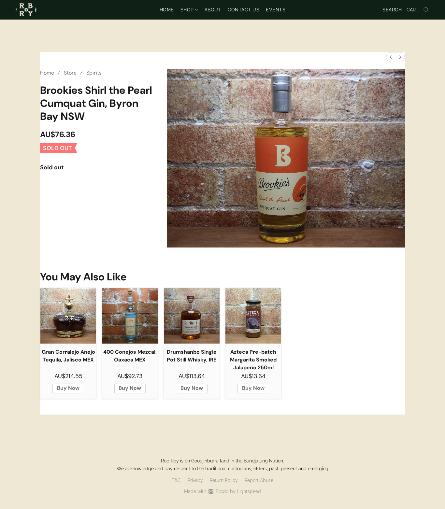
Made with (222, 491)
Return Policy (223, 480)
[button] (26, 9)
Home (167, 9)
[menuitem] (390, 57)
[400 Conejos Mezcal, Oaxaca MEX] (130, 316)
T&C (176, 480)
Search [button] (392, 9)
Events (275, 9)
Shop (187, 9)
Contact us (243, 9)
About (213, 9)
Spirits (94, 72)
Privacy (195, 480)
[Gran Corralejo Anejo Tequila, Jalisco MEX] (68, 316)
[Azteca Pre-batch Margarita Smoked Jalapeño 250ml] (253, 316)
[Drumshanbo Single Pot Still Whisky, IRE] (192, 316)
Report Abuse (258, 480)
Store (70, 72)
